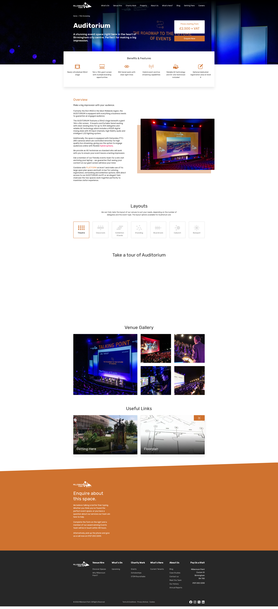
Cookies (152, 602)
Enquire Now (189, 38)
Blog (171, 569)
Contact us (174, 576)
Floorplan (173, 434)
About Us (174, 562)
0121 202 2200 (199, 583)
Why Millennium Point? (99, 574)
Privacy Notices (142, 602)
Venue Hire (98, 562)
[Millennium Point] (81, 575)
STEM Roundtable (138, 576)
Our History (174, 584)
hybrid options (106, 146)
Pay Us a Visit (197, 562)
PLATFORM (91, 167)
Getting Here (105, 434)
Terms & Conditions (129, 602)
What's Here (156, 562)
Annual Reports (176, 588)
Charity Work (138, 562)
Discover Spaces (99, 569)
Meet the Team (176, 580)
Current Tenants (157, 569)
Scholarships (136, 573)
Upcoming (116, 569)
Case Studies (175, 573)
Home (75, 16)
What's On (117, 562)
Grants (134, 569)
